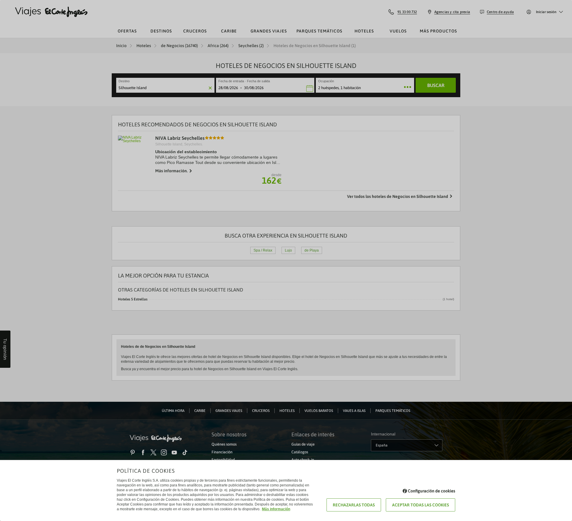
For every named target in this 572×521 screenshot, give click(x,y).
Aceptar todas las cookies (420, 505)
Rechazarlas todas (354, 505)
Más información (276, 509)
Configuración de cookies (431, 491)
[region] (286, 260)
